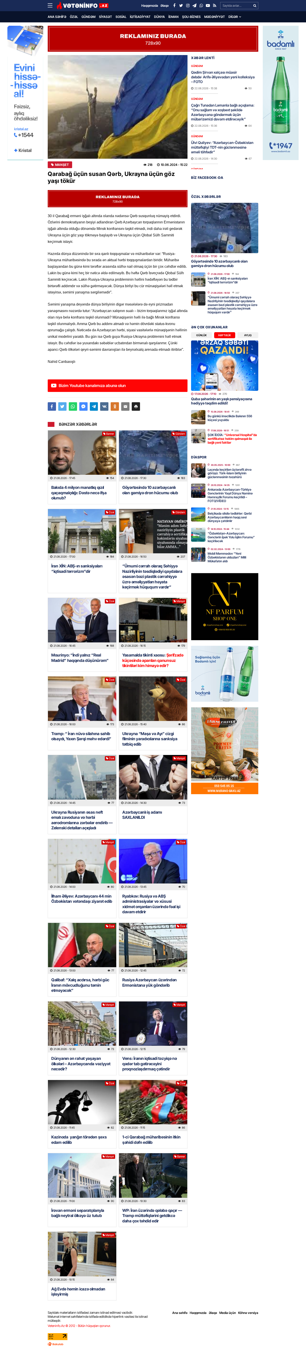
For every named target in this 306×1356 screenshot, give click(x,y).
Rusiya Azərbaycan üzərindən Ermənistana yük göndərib (149, 982)
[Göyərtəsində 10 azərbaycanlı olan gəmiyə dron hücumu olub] (153, 456)
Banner (110, 433)
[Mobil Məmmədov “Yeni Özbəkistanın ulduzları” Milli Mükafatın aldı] (198, 555)
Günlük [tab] (201, 335)
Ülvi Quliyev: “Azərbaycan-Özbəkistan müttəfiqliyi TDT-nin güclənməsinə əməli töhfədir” (222, 147)
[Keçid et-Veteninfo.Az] (82, 6)
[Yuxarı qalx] (293, 1343)
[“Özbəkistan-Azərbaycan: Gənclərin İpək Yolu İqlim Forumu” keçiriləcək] (198, 534)
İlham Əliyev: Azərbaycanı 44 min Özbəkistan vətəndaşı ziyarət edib (81, 899)
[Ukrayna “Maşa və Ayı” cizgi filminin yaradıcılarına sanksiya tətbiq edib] (153, 702)
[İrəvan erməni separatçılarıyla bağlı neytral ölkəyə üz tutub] (82, 1178)
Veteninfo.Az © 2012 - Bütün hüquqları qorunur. (79, 1326)
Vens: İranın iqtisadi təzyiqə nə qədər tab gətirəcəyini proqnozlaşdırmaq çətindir (149, 1063)
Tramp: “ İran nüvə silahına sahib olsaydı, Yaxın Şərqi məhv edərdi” (81, 736)
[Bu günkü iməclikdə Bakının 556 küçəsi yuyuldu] (198, 417)
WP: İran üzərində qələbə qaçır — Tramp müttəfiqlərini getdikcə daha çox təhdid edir (152, 1215)
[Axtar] (254, 5)
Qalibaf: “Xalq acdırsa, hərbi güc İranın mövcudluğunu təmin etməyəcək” (80, 985)
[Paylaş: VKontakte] (104, 406)
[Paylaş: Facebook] (52, 406)
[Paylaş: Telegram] (94, 406)
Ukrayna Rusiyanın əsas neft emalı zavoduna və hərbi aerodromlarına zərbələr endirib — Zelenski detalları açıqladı (82, 820)
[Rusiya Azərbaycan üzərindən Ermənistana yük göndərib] (153, 948)
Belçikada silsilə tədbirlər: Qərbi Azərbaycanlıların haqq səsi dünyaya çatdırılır (230, 517)
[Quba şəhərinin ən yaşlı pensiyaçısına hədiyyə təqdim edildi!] (224, 365)
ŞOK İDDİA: (232, 438)
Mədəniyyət (214, 17)
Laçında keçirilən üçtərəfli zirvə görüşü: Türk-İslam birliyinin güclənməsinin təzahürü (230, 473)
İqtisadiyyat (140, 17)
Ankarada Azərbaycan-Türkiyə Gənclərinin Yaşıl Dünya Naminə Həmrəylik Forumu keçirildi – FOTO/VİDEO (230, 495)
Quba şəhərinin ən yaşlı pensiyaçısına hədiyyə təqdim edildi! (221, 401)
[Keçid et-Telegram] (194, 5)
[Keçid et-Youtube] (208, 5)
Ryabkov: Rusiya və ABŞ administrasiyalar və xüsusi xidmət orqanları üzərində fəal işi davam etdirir (151, 904)
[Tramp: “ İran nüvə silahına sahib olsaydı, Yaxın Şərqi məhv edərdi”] (82, 702)
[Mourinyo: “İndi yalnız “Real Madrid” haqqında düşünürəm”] (82, 623)
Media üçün (227, 1313)
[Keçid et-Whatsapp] (201, 5)
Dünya (159, 17)
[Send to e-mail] (125, 406)
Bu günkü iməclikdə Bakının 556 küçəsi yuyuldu (230, 418)
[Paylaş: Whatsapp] (73, 406)
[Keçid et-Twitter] (181, 5)
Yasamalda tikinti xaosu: (152, 660)
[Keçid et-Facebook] (174, 5)
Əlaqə (213, 1313)
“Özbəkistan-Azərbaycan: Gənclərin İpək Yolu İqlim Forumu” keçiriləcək (231, 537)
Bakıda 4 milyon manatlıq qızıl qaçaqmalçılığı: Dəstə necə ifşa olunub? (79, 492)
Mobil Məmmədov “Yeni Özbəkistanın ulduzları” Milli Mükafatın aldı (227, 557)
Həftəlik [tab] (224, 335)
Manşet (62, 164)
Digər (233, 17)
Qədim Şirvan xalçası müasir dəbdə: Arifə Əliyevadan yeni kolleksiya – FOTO (223, 77)
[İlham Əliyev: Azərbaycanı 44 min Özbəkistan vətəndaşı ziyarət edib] (82, 864)
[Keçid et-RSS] (214, 5)
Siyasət (105, 17)
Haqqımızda (198, 1313)
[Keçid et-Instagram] (187, 5)
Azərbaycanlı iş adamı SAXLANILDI (142, 815)
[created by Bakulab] (153, 1344)
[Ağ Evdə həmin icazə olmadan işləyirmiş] (82, 1257)
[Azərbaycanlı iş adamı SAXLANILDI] (153, 780)
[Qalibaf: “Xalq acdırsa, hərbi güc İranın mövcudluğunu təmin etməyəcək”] (82, 948)
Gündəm (88, 17)
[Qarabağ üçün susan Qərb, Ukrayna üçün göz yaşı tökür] (117, 107)
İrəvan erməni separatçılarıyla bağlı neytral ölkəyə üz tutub (77, 1213)
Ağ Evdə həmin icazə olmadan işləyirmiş (78, 1291)
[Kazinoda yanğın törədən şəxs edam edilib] (82, 1105)
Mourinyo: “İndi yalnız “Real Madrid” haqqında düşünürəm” (80, 658)
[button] (136, 406)
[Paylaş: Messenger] (83, 406)
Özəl (74, 17)
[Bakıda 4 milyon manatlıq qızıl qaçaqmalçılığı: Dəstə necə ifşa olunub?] (82, 456)
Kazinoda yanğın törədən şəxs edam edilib (79, 1139)
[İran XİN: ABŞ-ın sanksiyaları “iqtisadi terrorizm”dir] (82, 534)
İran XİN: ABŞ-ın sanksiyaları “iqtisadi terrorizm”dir (76, 568)
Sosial (121, 17)
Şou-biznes (191, 17)
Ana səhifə (57, 17)
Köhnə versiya (248, 1313)
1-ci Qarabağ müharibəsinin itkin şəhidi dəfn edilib (151, 1139)
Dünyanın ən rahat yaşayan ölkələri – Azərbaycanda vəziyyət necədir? (80, 1063)
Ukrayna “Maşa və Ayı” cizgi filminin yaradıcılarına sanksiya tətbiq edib (149, 738)
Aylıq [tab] (248, 335)
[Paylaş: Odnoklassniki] (115, 406)
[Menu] (52, 5)
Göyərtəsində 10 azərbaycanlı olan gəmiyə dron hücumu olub (150, 490)
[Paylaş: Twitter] (62, 406)
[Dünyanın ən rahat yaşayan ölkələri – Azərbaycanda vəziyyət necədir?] (82, 1027)
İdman (173, 17)
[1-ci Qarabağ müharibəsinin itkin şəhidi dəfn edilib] (153, 1105)
